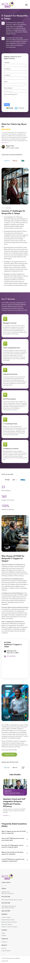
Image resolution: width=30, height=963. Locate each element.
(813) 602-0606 (6, 896)
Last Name (7, 75)
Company (7, 62)
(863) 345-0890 (6, 911)
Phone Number (8, 88)
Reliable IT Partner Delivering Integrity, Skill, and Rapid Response (14, 801)
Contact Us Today (9, 754)
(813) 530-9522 (6, 903)
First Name (7, 69)
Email (6, 81)
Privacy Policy (5, 961)
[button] (2, 161)
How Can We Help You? (11, 94)
